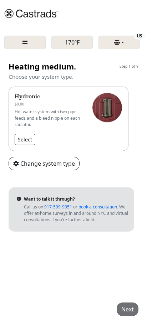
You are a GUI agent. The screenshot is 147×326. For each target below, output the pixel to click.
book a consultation (97, 207)
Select (25, 139)
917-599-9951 (58, 207)
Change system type (47, 163)
